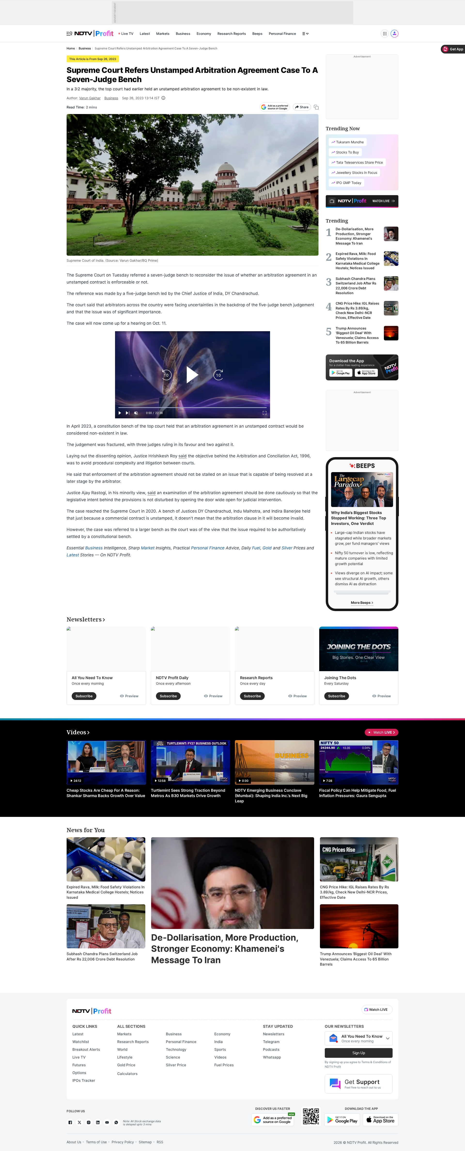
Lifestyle (124, 1057)
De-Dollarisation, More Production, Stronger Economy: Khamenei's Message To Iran (224, 949)
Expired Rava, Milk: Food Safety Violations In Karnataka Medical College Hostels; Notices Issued (106, 892)
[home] (94, 31)
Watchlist (80, 1041)
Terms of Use (96, 1142)
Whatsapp (272, 1057)
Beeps (257, 33)
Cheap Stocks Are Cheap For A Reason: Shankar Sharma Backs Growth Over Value (106, 793)
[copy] (316, 107)
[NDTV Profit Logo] (91, 1009)
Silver (287, 547)
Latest (145, 33)
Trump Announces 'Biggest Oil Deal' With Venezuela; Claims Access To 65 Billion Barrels (356, 959)
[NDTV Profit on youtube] (107, 1122)
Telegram (271, 1041)
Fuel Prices (224, 1065)
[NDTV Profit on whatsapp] (116, 1122)
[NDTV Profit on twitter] (79, 1122)
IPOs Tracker (83, 1080)
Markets (163, 33)
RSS (160, 1142)
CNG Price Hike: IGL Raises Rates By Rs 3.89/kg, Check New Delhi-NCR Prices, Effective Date (354, 892)
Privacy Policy (123, 1142)
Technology (176, 1049)
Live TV (127, 33)
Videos (220, 1057)
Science (173, 1057)
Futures (79, 1065)
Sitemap (145, 1142)
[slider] (192, 407)
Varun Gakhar (90, 98)
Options (79, 1072)
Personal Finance (282, 33)
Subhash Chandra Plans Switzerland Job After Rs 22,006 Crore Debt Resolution (102, 956)
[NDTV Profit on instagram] (88, 1122)
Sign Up (358, 1053)
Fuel (256, 547)
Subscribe (84, 696)
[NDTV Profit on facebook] (70, 1122)
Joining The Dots (340, 677)
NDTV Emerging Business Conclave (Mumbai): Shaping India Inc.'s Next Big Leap (271, 795)
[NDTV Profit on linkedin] (97, 1122)
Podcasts (271, 1049)
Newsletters (273, 1034)
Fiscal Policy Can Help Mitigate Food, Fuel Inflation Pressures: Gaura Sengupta (357, 793)
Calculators (127, 1073)
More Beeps (361, 602)
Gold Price (126, 1065)
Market (148, 547)
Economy (204, 33)
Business (183, 33)
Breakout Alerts (86, 1049)
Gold (267, 547)
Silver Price (176, 1065)
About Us (74, 1142)
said (182, 455)
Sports (220, 1049)
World (122, 1049)
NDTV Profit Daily (172, 677)
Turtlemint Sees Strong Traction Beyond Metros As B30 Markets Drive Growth (188, 793)
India (218, 1041)
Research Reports (231, 33)
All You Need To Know (92, 677)
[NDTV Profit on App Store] (380, 1119)
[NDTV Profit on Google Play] (342, 1119)
